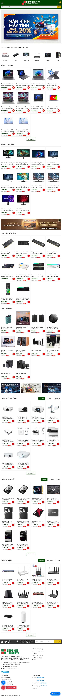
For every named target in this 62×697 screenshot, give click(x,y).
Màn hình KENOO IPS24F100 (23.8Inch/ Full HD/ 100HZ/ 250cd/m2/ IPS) (53, 164)
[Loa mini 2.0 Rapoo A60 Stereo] (8, 341)
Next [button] (58, 26)
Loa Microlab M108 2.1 (21, 373)
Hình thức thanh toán (6, 679)
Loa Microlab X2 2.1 (6, 373)
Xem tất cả (30, 139)
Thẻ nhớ (5, 60)
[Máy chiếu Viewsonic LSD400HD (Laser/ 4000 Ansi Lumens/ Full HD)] (38, 408)
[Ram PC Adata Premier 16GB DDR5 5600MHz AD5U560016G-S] (8, 289)
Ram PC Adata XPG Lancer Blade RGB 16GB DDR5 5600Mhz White (53, 276)
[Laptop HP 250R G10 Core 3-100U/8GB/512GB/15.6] (38, 98)
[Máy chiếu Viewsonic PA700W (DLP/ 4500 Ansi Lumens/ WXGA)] (8, 408)
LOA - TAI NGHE (6, 309)
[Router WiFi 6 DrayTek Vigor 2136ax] (23, 570)
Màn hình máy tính (7, 144)
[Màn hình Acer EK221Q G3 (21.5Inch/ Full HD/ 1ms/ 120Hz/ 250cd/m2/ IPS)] (8, 154)
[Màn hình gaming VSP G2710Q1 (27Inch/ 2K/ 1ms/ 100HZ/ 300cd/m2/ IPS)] (23, 177)
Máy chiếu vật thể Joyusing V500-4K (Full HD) (52, 419)
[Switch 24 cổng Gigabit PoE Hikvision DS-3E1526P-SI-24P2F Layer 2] (8, 570)
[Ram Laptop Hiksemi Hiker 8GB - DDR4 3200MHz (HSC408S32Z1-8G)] (23, 243)
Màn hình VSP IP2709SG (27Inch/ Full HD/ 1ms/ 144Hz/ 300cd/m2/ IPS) (37, 187)
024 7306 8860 (14, 666)
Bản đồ (34, 659)
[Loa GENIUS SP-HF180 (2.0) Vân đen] (38, 318)
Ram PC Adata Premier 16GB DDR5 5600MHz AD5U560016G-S (6, 299)
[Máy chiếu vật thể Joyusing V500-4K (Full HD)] (53, 408)
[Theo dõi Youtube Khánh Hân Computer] (9, 641)
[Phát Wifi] (37, 55)
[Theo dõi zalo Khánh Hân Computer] (5, 641)
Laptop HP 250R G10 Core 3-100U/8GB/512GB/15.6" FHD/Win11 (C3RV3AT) (37, 108)
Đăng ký (58, 641)
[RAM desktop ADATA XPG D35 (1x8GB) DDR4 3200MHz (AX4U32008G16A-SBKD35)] (53, 243)
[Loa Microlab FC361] (38, 341)
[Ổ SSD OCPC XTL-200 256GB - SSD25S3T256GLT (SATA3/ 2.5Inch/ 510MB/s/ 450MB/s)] (38, 512)
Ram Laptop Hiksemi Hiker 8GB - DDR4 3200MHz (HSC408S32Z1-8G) (22, 253)
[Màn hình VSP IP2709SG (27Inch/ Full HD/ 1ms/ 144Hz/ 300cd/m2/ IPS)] (38, 177)
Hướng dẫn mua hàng (37, 655)
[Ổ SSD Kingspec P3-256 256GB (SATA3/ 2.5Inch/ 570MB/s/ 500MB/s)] (23, 512)
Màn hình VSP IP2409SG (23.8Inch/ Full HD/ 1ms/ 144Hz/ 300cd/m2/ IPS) (52, 187)
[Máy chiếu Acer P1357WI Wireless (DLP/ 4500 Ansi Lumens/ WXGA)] (23, 454)
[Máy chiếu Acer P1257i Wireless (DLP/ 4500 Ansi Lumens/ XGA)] (8, 454)
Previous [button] (3, 26)
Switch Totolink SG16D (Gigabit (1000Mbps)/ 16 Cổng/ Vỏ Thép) (8, 627)
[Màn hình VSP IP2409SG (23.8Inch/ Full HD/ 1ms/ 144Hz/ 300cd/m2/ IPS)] (53, 177)
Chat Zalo (55, 693)
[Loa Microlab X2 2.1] (8, 364)
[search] (59, 7)
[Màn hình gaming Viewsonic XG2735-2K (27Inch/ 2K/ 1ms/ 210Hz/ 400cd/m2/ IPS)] (8, 200)
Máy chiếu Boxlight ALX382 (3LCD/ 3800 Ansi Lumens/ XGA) (8, 442)
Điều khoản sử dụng (6, 677)
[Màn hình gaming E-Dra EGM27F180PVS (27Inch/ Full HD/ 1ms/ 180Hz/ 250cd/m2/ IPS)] (23, 154)
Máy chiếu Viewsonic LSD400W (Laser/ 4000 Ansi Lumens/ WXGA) (22, 419)
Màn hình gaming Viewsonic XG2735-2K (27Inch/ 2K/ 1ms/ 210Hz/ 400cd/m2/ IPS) (8, 210)
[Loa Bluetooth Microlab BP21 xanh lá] (8, 318)
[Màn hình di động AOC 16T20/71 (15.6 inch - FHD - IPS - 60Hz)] (31, 388)
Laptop (47, 60)
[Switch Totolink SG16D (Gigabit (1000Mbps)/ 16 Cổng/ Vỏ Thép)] (8, 616)
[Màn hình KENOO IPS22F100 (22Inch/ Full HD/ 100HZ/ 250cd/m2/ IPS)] (8, 177)
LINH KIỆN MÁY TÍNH (8, 233)
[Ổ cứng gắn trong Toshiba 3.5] (8, 489)
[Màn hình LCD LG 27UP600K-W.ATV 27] (31, 224)
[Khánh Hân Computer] (31, 3)
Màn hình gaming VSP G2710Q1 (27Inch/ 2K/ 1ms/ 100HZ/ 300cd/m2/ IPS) (23, 187)
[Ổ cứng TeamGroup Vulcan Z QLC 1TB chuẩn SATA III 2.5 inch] (53, 489)
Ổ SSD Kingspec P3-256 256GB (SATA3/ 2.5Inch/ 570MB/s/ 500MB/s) (23, 523)
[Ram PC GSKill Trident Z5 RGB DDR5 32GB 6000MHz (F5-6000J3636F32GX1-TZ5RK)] (23, 289)
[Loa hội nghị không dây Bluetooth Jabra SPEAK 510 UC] (53, 318)
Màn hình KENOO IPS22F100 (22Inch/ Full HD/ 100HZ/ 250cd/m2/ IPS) (8, 187)
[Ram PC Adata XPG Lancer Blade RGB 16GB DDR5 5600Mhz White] (53, 266)
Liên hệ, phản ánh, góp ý (38, 651)
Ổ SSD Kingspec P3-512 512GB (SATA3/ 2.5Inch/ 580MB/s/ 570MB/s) (8, 523)
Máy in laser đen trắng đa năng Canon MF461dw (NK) (38, 442)
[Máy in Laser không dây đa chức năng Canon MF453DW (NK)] (53, 431)
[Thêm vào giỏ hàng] (13, 87)
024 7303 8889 (40, 680)
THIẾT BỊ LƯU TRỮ (7, 479)
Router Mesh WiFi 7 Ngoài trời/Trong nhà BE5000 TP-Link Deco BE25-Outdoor (23, 627)
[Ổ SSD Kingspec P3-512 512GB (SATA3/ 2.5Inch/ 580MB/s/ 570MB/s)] (8, 512)
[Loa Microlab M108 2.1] (23, 364)
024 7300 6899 (43, 683)
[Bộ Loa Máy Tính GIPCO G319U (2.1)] (23, 318)
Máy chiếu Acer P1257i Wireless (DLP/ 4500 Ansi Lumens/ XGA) (8, 465)
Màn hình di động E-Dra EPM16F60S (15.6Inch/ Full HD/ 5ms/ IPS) (38, 164)
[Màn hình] (26, 55)
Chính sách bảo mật (37, 657)
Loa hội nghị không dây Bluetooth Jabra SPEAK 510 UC (53, 328)
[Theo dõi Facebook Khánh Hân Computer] (2, 641)
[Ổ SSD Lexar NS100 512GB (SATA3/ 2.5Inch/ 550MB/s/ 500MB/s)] (53, 512)
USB (16, 60)
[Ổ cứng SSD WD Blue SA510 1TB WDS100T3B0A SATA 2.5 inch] (10, 388)
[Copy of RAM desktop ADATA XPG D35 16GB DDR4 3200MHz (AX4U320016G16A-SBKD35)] (38, 243)
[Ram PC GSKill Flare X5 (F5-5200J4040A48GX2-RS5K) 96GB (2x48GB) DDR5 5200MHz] (8, 266)
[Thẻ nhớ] (5, 55)
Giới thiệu (34, 653)
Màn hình (26, 60)
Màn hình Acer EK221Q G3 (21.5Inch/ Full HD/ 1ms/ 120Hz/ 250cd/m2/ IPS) (7, 164)
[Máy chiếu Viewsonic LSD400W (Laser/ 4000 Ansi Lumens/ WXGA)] (23, 408)
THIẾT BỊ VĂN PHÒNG (9, 398)
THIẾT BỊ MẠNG (6, 560)
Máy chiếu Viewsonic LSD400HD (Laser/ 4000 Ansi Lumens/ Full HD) (38, 419)
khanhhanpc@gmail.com (12, 668)
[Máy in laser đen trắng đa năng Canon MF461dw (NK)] (38, 431)
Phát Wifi (37, 60)
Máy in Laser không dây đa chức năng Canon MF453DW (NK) (52, 442)
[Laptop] (47, 55)
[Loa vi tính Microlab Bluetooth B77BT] (23, 341)
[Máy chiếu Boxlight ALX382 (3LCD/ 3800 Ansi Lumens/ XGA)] (8, 431)
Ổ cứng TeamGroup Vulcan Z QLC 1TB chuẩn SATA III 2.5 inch (53, 500)
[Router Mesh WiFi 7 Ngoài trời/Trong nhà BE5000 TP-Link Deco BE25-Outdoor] (23, 616)
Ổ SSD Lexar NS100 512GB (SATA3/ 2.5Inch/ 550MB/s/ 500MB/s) (53, 523)
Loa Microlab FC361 (36, 350)
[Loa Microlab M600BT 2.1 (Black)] (53, 341)
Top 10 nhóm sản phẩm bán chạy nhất (14, 47)
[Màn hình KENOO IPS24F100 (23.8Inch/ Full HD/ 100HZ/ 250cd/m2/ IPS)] (53, 154)
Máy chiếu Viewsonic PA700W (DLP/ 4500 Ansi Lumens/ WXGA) (8, 419)
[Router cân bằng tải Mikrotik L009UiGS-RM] (38, 593)
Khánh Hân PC (17, 695)
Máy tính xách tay (7, 65)
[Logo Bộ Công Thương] (5, 671)
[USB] (16, 55)
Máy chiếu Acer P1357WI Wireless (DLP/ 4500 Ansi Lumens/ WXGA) (23, 465)
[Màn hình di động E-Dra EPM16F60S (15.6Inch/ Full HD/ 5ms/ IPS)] (38, 154)
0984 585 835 (44, 685)
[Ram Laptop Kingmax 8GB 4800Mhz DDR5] (8, 243)
